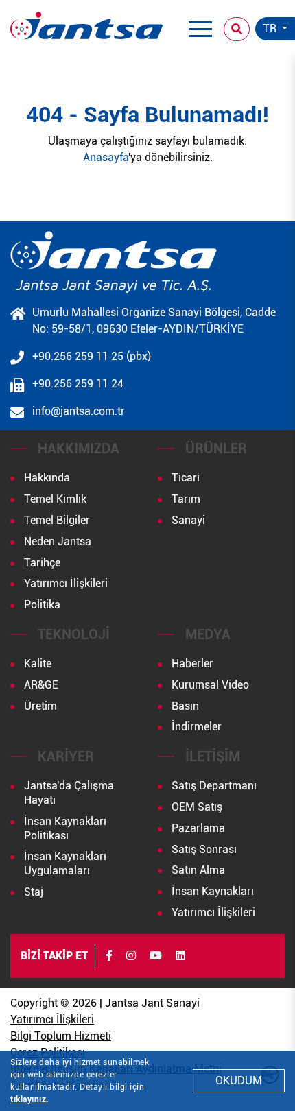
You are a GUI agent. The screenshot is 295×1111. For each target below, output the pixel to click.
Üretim (40, 706)
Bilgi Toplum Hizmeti (60, 1035)
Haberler (192, 663)
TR (271, 28)
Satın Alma (198, 869)
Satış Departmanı (214, 785)
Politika (42, 604)
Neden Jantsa (57, 541)
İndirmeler (197, 726)
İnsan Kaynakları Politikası (65, 828)
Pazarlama (198, 828)
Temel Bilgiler (57, 520)
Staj (33, 891)
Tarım (186, 498)
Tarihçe (42, 562)
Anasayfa (105, 157)
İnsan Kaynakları (213, 891)
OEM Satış (197, 806)
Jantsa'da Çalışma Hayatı (69, 793)
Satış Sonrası (204, 849)
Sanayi (188, 520)
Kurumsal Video (210, 684)
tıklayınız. (29, 1099)
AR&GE (41, 684)
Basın (185, 706)
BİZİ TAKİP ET (54, 955)
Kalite (37, 663)
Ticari (186, 477)
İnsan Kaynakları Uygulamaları (65, 863)
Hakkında (47, 477)
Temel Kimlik (55, 498)
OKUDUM (238, 1080)
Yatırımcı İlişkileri (66, 583)
